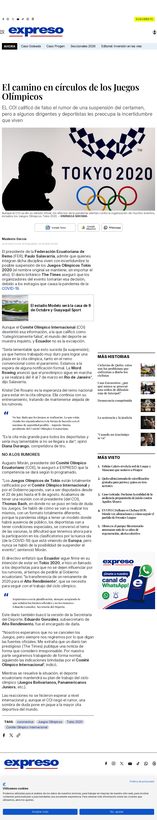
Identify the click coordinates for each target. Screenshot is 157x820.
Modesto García (14, 238)
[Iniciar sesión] (154, 32)
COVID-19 (10, 288)
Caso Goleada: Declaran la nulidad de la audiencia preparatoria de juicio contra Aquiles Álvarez (127, 497)
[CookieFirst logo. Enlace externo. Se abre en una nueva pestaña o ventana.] (4, 784)
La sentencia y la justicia (115, 417)
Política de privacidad (142, 781)
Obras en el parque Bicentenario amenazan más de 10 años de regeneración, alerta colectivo (122, 529)
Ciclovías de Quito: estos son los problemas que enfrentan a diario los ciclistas (115, 370)
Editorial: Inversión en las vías (121, 46)
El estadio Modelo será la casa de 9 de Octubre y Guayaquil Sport (61, 307)
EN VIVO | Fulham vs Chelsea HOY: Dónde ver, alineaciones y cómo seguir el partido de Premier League (128, 513)
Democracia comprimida (115, 400)
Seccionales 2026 (83, 46)
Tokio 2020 (75, 722)
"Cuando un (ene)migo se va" (113, 436)
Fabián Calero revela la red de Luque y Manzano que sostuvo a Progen (126, 468)
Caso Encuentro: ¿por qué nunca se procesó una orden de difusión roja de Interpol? (113, 388)
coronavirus (25, 722)
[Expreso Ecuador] (31, 768)
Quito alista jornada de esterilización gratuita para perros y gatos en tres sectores (125, 482)
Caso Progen (56, 46)
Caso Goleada (31, 46)
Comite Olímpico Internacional (26, 727)
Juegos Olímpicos (50, 722)
